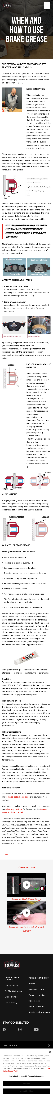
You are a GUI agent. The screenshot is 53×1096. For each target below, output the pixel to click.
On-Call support (12, 985)
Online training (11, 1003)
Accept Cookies (26, 1091)
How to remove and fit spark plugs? (26, 929)
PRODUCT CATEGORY (39, 978)
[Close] (50, 1052)
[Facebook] (4, 1029)
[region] (26, 1072)
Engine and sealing (37, 995)
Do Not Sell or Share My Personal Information (27, 1076)
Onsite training (11, 997)
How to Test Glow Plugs (26, 899)
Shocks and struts (37, 1007)
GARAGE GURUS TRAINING (12, 979)
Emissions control (36, 989)
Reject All (26, 1084)
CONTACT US (10, 1045)
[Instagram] (20, 1029)
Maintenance (34, 1001)
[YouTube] (36, 1029)
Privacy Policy (13, 1071)
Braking (32, 984)
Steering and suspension (39, 1012)
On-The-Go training (13, 991)
